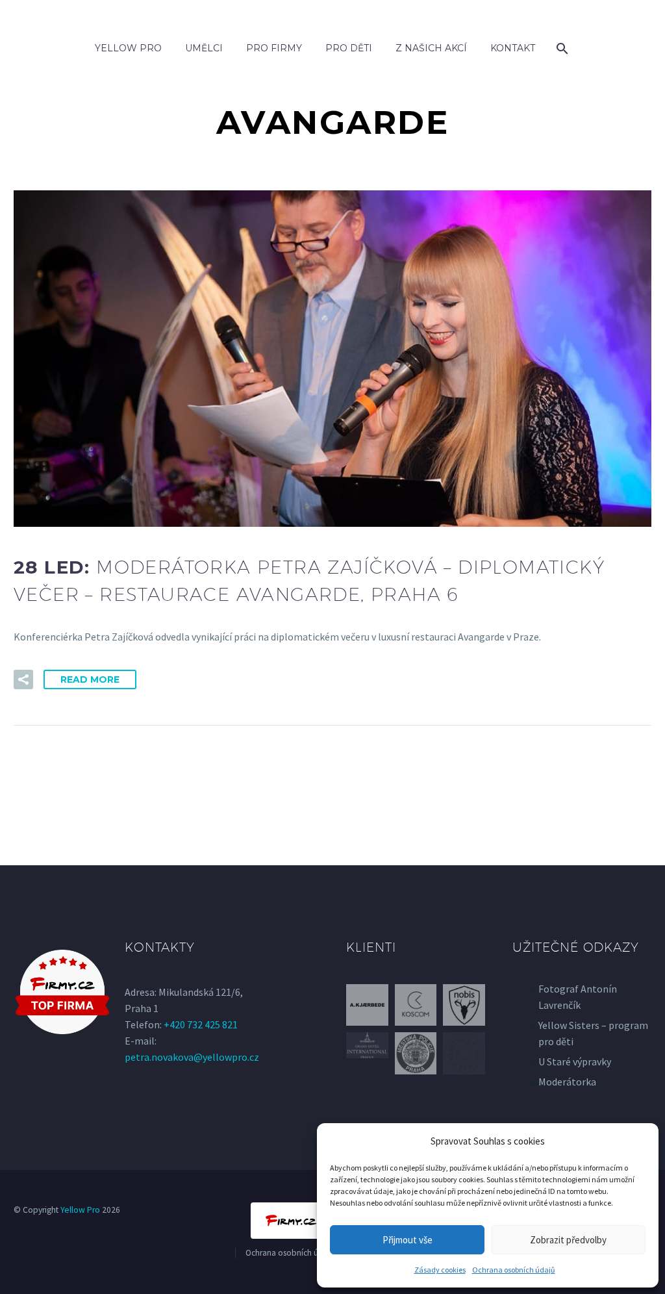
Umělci (204, 48)
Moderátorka (567, 1081)
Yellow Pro (128, 48)
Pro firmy (274, 48)
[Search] (561, 48)
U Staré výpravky (574, 1061)
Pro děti (348, 48)
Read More (89, 679)
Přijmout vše (408, 1240)
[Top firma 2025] (62, 992)
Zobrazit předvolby (568, 1240)
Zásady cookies (440, 1270)
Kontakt (512, 48)
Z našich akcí (431, 48)
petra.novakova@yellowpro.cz (192, 1056)
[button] (23, 679)
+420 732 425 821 (201, 1024)
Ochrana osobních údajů (513, 1270)
